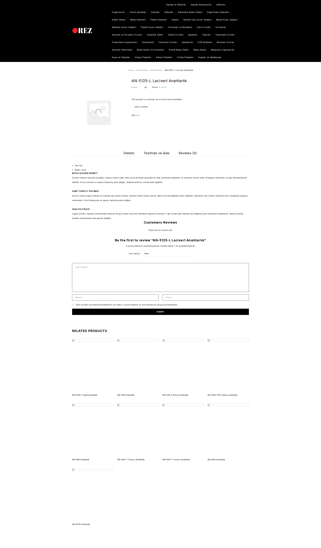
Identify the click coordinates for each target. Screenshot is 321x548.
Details (129, 153)
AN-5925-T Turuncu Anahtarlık (131, 459)
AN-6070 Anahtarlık (81, 524)
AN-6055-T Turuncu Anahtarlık (176, 459)
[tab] (129, 153)
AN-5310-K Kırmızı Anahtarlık (175, 395)
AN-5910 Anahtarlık (125, 395)
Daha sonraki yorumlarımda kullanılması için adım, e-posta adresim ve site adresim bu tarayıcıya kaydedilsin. (127, 305)
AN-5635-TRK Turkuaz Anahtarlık (222, 395)
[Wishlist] (139, 106)
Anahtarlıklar (142, 70)
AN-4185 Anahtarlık (80, 459)
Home (131, 70)
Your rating (134, 253)
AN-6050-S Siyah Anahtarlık (84, 395)
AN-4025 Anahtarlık (216, 459)
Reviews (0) (188, 153)
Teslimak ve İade (156, 153)
